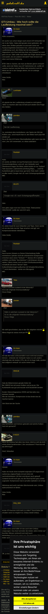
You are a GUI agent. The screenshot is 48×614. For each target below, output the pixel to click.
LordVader (17, 90)
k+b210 (16, 435)
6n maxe (16, 29)
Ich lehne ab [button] (28, 603)
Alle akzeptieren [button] (28, 599)
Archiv (3, 600)
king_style (17, 503)
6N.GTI (16, 184)
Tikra (15, 280)
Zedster (16, 300)
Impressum (5, 605)
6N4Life (16, 371)
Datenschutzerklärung (9, 602)
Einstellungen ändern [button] (29, 608)
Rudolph (16, 152)
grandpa (16, 115)
